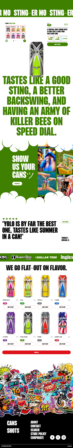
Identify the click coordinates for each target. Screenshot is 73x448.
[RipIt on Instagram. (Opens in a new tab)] (63, 437)
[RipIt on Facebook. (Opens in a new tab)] (52, 437)
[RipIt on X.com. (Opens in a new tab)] (58, 437)
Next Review (65, 222)
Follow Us (17, 184)
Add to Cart (57, 44)
